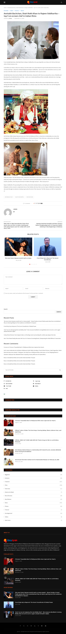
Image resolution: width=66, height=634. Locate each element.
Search (5, 309)
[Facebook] (20, 626)
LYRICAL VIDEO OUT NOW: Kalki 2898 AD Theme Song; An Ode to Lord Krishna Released (37, 440)
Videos (33, 517)
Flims (33, 485)
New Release (33, 499)
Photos (33, 506)
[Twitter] (23, 626)
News (33, 502)
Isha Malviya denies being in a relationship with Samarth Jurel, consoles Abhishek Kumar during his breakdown (38, 450)
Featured (33, 481)
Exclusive (33, 478)
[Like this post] (35, 203)
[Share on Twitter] (38, 203)
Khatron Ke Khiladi (33, 492)
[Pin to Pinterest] (40, 203)
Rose (5, 357)
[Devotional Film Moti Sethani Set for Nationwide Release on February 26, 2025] (8, 462)
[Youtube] (41, 626)
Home (5, 7)
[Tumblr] (38, 626)
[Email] (45, 626)
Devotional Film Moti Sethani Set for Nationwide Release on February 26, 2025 (37, 459)
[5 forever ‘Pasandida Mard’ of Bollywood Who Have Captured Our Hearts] (8, 423)
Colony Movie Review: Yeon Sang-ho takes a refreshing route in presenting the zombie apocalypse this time (30, 335)
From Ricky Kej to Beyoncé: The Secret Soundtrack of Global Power (20, 326)
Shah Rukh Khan (29, 197)
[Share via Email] (41, 203)
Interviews (33, 488)
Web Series (33, 520)
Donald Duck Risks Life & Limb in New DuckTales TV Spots (21, 357)
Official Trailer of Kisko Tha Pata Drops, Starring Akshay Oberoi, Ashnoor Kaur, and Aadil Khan (38, 431)
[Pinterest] (31, 626)
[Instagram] (27, 626)
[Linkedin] (34, 626)
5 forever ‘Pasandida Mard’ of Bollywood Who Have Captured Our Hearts (26, 347)
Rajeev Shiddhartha (19, 197)
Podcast (33, 509)
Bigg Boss (33, 474)
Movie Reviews (33, 495)
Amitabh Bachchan (9, 197)
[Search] (61, 2)
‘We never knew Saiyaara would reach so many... (18, 258)
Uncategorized (33, 513)
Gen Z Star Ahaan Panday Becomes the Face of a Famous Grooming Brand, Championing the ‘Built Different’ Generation (32, 338)
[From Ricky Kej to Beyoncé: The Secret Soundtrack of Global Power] (47, 247)
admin (10, 18)
